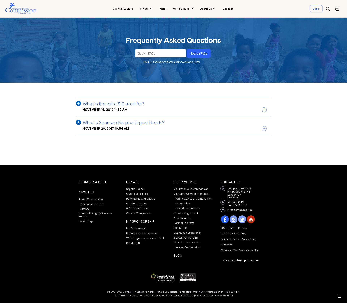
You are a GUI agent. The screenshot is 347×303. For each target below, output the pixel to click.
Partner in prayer (184, 222)
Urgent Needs (135, 188)
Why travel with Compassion (193, 198)
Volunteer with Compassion (191, 188)
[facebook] (225, 219)
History (84, 208)
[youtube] (251, 219)
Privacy (242, 227)
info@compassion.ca (239, 209)
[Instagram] (233, 219)
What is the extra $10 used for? (113, 103)
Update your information (141, 233)
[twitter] (242, 219)
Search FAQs (198, 53)
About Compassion (91, 199)
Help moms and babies (140, 198)
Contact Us (230, 182)
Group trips (182, 203)
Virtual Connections (188, 208)
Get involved (181, 8)
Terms (232, 227)
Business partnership (187, 232)
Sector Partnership (186, 237)
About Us (87, 192)
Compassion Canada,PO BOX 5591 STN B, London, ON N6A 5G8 (240, 193)
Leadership (86, 221)
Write (163, 8)
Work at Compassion (187, 247)
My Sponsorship (140, 221)
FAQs (223, 227)
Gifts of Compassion (139, 213)
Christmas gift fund (186, 213)
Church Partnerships (187, 242)
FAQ (146, 62)
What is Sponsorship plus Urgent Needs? (123, 122)
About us (206, 8)
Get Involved (185, 182)
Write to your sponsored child (145, 238)
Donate (144, 8)
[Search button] (328, 8)
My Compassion (136, 228)
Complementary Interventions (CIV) (176, 62)
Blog (178, 255)
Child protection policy (233, 233)
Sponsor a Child (93, 182)
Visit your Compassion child (191, 193)
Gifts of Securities (137, 208)
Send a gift (133, 243)
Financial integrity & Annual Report (96, 214)
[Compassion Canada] (20, 8)
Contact (228, 8)
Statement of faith (91, 204)
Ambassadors (183, 218)
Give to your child (137, 193)
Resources (180, 227)
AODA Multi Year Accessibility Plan (239, 249)
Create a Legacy (136, 203)
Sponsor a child (123, 8)
